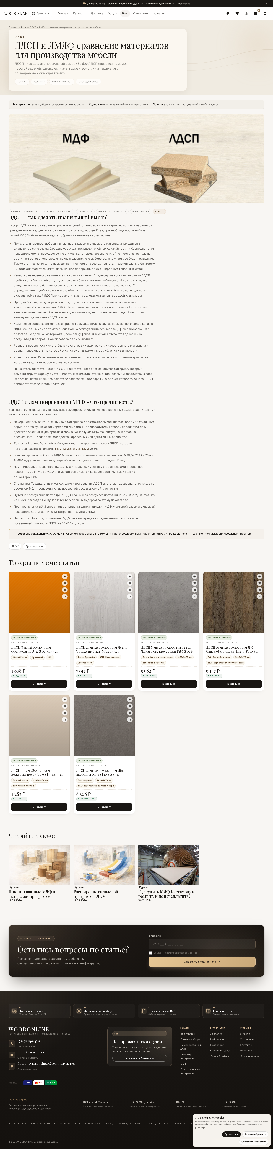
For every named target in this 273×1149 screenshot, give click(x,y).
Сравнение (217, 1045)
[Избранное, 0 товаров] (237, 13)
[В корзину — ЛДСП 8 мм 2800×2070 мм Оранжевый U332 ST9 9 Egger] (65, 590)
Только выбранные (255, 1134)
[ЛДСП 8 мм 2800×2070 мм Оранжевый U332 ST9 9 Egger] (39, 602)
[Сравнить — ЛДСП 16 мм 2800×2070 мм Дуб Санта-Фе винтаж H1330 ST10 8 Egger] (259, 596)
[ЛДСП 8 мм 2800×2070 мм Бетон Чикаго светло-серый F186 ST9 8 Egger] (168, 602)
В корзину (39, 684)
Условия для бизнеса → (140, 1058)
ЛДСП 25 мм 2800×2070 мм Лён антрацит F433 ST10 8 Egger (100, 773)
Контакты (159, 13)
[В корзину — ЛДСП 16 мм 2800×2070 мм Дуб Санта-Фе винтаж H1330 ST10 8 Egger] (259, 590)
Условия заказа (249, 1056)
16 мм (76, 448)
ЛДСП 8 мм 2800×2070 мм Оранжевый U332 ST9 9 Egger (34, 650)
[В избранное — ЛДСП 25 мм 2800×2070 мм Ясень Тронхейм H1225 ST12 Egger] (130, 583)
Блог (125, 13)
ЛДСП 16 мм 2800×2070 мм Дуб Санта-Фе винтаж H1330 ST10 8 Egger (230, 650)
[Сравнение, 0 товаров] (246, 13)
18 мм (85, 448)
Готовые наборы (190, 1039)
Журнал (245, 1033)
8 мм (58, 448)
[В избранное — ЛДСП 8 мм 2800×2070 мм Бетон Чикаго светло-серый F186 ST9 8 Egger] (194, 583)
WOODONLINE (15, 13)
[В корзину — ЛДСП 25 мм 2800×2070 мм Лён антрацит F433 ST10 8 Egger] (130, 713)
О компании (140, 13)
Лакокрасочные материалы (190, 1071)
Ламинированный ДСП (191, 1046)
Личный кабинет (62, 81)
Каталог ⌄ (79, 13)
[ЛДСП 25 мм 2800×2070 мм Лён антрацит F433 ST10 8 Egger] (104, 725)
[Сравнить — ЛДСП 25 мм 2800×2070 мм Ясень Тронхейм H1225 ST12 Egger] (130, 596)
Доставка (97, 13)
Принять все (231, 1134)
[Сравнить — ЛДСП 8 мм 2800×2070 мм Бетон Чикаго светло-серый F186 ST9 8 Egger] (194, 596)
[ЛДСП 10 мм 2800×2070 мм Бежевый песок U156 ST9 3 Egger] (39, 725)
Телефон (155, 936)
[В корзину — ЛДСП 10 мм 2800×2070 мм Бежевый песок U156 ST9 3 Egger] (65, 713)
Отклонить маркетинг (253, 1141)
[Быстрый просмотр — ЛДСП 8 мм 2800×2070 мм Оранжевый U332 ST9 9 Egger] (65, 576)
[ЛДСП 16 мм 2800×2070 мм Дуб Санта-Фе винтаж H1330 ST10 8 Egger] (233, 602)
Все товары (187, 1033)
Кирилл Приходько (24, 212)
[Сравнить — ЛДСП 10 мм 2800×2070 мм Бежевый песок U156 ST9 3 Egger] (65, 719)
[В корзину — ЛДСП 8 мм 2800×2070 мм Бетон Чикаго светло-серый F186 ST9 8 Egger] (194, 590)
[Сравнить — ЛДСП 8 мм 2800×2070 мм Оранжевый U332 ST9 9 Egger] (65, 596)
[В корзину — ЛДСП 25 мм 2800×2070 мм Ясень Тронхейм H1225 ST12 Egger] (130, 590)
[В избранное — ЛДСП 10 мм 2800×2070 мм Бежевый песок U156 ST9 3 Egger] (65, 706)
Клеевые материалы (187, 1056)
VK (17, 546)
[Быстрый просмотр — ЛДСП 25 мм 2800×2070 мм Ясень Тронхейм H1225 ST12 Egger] (130, 576)
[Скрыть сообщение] (266, 3)
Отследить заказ (88, 81)
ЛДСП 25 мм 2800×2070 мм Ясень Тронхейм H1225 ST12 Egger (101, 650)
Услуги (112, 13)
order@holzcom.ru (30, 1052)
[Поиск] (227, 13)
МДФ (183, 1063)
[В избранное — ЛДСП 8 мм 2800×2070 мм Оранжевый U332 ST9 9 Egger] (65, 583)
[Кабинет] (265, 13)
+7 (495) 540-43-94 (29, 1041)
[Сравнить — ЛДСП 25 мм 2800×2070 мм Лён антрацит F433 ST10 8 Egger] (130, 719)
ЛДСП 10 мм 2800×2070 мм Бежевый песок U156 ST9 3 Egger (37, 773)
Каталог (22, 81)
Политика (246, 1050)
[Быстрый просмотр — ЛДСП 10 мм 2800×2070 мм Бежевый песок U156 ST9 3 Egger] (65, 699)
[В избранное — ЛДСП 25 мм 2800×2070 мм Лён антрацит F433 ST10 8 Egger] (130, 706)
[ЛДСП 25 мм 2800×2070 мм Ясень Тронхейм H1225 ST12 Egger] (104, 602)
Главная (63, 13)
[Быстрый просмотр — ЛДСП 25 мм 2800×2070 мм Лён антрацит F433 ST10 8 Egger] (130, 699)
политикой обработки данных (182, 952)
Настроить (201, 1128)
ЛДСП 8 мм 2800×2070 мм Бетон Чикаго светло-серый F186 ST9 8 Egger (167, 650)
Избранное (217, 1039)
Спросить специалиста (200, 961)
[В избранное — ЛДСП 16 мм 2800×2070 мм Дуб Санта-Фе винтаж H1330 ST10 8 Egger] (259, 583)
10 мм (67, 448)
